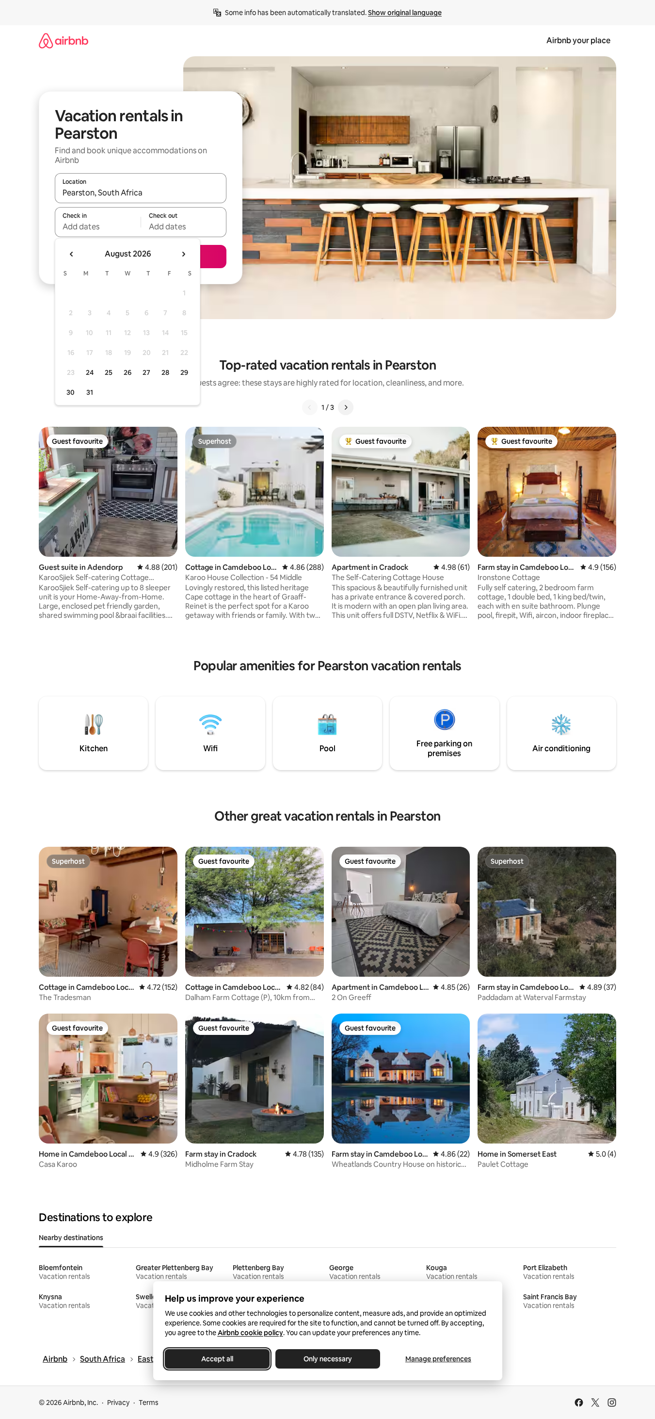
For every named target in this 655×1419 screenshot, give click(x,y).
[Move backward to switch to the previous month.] (72, 254)
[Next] (345, 407)
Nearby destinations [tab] (71, 1237)
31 (89, 392)
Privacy (118, 1402)
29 (184, 372)
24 (90, 372)
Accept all (217, 1358)
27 (146, 372)
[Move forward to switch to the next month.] (183, 254)
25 (108, 372)
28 (165, 372)
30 (70, 392)
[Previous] (310, 407)
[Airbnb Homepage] (63, 40)
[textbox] (98, 226)
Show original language (405, 12)
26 (127, 372)
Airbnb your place (578, 40)
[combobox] (141, 192)
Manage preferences (438, 1358)
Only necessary (328, 1358)
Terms (149, 1402)
